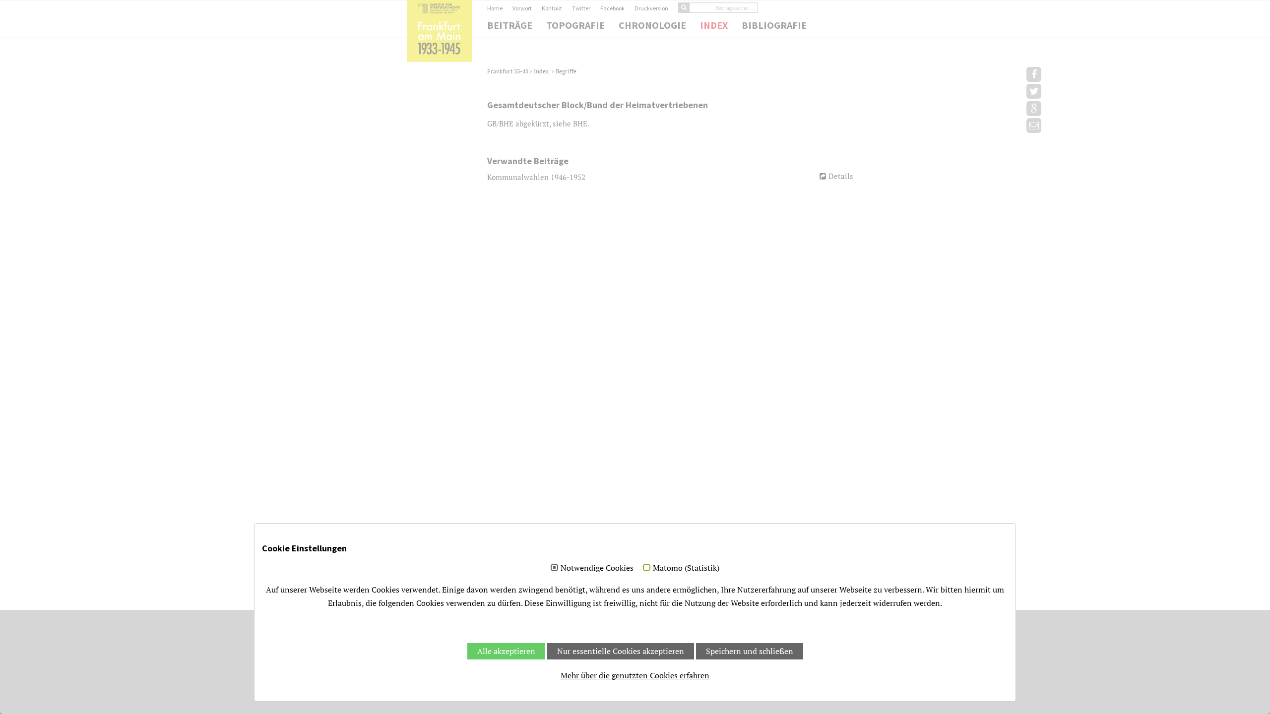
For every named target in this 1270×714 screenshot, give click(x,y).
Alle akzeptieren (506, 651)
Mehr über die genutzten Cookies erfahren (635, 675)
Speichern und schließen (749, 651)
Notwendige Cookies (597, 568)
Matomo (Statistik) (686, 568)
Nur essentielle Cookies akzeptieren (620, 651)
